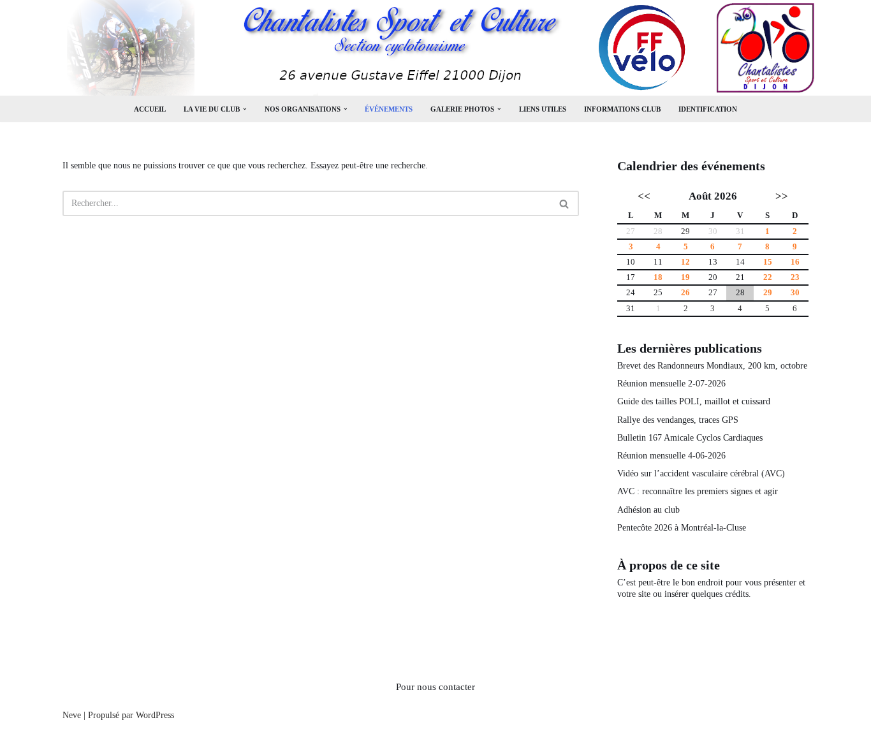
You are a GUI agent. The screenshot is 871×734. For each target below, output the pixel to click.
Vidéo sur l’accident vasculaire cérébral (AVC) (701, 473)
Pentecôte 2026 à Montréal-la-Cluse (681, 527)
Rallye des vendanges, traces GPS (677, 420)
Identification (707, 109)
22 (767, 277)
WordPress (155, 715)
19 (685, 277)
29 (685, 231)
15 (767, 262)
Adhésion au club (648, 510)
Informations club (622, 109)
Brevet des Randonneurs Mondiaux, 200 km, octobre (712, 366)
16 (795, 262)
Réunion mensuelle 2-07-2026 (671, 383)
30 (795, 292)
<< (644, 196)
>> (781, 196)
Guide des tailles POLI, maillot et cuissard (693, 401)
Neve (71, 715)
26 (685, 292)
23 (795, 277)
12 (685, 262)
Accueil (150, 109)
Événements (389, 109)
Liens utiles (542, 109)
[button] (245, 109)
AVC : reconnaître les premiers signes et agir (697, 491)
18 (658, 277)
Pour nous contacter (435, 686)
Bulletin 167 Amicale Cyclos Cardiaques (690, 438)
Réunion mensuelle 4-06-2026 (671, 455)
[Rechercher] (564, 203)
